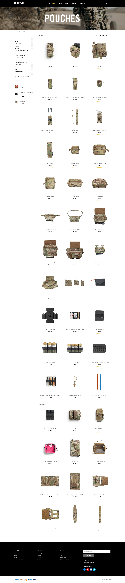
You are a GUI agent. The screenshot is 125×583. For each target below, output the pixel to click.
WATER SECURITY (19, 71)
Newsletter (16, 562)
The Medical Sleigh (100, 296)
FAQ (61, 555)
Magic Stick (75, 130)
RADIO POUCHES (19, 57)
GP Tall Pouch (50, 196)
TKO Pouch (50, 163)
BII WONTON (75, 461)
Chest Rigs (39, 553)
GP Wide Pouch (75, 196)
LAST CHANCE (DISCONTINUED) (22, 76)
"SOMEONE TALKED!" (25, 85)
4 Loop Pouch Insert (75, 362)
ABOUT (66, 3)
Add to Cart (99, 287)
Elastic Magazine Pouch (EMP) (75, 495)
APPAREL (17, 41)
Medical (39, 560)
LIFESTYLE (17, 74)
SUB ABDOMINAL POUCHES (22, 50)
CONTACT (82, 3)
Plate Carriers (40, 551)
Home (48, 3)
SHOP (53, 3)
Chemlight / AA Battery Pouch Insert (50, 395)
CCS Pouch (100, 196)
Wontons (75, 296)
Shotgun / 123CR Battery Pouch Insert (100, 362)
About (15, 557)
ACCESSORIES (18, 64)
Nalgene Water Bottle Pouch (99, 130)
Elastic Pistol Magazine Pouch (50, 97)
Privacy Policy (63, 557)
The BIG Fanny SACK (75, 230)
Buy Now (99, 291)
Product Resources (18, 551)
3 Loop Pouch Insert (50, 362)
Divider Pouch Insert (99, 329)
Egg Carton (75, 428)
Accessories (40, 557)
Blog (15, 553)
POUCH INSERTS (19, 60)
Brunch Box (75, 263)
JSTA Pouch (75, 64)
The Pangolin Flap (75, 528)
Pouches (39, 555)
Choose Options (50, 59)
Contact (62, 551)
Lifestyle (39, 562)
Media (15, 555)
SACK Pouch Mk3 (99, 230)
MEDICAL (17, 69)
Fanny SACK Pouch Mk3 (50, 230)
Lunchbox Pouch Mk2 (50, 263)
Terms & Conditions (65, 560)
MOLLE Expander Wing (50, 528)
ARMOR (16, 67)
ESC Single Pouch (99, 428)
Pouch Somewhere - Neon (50, 461)
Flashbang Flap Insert (50, 428)
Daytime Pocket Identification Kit (99, 395)
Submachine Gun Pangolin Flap (100, 528)
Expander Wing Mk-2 (99, 495)
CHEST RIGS (17, 46)
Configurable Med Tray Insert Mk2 (75, 329)
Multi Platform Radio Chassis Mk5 (50, 130)
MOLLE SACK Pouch (100, 263)
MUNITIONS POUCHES (20, 55)
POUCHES (17, 48)
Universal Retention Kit (75, 395)
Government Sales (18, 560)
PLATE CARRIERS (18, 43)
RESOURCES (74, 3)
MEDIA (60, 3)
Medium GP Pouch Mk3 (100, 163)
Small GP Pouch (75, 163)
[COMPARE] (59, 43)
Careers (62, 553)
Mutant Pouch (99, 64)
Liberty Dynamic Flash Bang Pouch (75, 97)
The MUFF (50, 296)
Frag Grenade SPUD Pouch (100, 97)
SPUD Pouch (50, 64)
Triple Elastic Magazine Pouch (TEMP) (50, 495)
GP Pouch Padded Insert (50, 329)
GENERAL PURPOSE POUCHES (22, 53)
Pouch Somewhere (100, 461)
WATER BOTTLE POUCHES (21, 62)
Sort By (97, 35)
